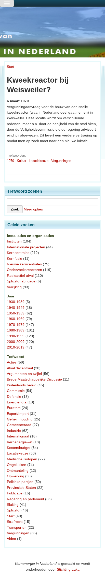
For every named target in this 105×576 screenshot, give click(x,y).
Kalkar (21, 161)
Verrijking (14, 287)
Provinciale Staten (21, 488)
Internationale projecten (26, 247)
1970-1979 (15, 325)
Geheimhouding (20, 419)
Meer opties (33, 209)
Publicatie (14, 493)
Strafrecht (15, 522)
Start (10, 67)
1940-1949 (15, 308)
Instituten (14, 241)
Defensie (14, 397)
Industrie (14, 431)
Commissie (16, 391)
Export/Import (18, 414)
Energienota (17, 402)
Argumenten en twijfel (24, 374)
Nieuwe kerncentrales (24, 264)
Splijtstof (13, 510)
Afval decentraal (20, 368)
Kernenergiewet (19, 442)
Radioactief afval (20, 276)
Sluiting (13, 505)
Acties (12, 362)
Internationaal (18, 436)
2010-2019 (15, 347)
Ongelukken (16, 465)
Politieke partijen (20, 482)
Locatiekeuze (38, 161)
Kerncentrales (18, 253)
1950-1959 (15, 313)
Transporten (17, 527)
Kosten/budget (18, 448)
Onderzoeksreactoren (24, 270)
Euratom (14, 408)
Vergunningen (61, 161)
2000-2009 (15, 342)
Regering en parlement (25, 499)
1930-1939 (15, 302)
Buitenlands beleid (21, 385)
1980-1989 (15, 330)
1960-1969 (15, 319)
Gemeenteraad (19, 425)
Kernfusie (14, 258)
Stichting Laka (68, 569)
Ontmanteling (18, 470)
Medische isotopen (22, 459)
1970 (10, 161)
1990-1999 (15, 336)
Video (11, 539)
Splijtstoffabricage (21, 281)
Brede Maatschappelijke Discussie (34, 379)
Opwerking (15, 476)
